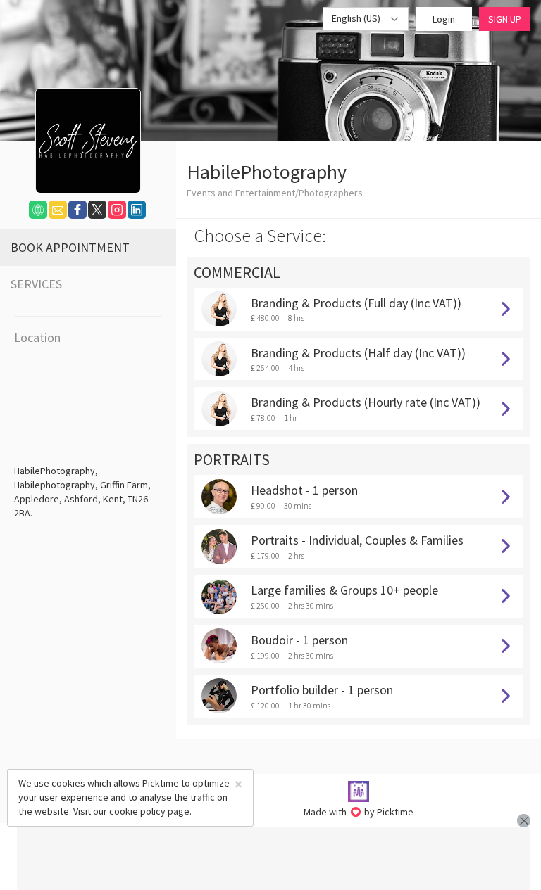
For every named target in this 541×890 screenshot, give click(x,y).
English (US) (357, 18)
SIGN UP (504, 19)
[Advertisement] (273, 858)
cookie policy (137, 811)
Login (444, 19)
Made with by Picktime (359, 812)
